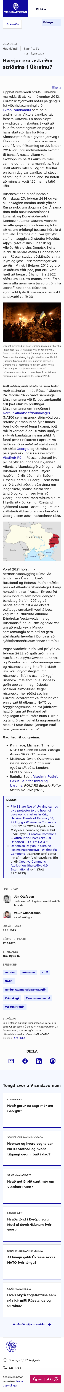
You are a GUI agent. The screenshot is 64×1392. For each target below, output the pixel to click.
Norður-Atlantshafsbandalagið (26, 413)
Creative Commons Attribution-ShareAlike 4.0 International (29, 865)
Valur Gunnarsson (27, 913)
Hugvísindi (10, 49)
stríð (45, 972)
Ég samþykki (43, 1379)
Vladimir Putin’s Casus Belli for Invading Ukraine (34, 781)
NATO (8, 981)
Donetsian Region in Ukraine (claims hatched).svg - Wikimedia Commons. (34, 850)
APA (16, 1037)
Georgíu (23, 448)
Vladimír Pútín (14, 457)
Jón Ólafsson (24, 897)
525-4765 (15, 1367)
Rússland (28, 972)
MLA (22, 1037)
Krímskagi (12, 998)
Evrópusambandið (17, 110)
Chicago (7, 1037)
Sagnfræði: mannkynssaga (33, 51)
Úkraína (10, 972)
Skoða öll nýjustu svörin (28, 1324)
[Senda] (11, 1061)
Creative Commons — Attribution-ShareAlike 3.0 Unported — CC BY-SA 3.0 (33, 838)
